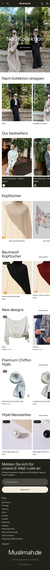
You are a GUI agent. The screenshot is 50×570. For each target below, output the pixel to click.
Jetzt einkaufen (25, 47)
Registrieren (25, 490)
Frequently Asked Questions (12, 539)
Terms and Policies (25, 564)
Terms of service (8, 535)
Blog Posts (6, 522)
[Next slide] (45, 104)
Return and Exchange (10, 532)
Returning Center (8, 529)
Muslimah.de (21, 560)
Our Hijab (5, 506)
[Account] (42, 3)
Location (5, 519)
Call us (4, 512)
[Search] (7, 3)
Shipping (5, 526)
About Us (5, 509)
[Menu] (2, 3)
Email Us (5, 516)
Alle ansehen (43, 257)
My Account (6, 502)
